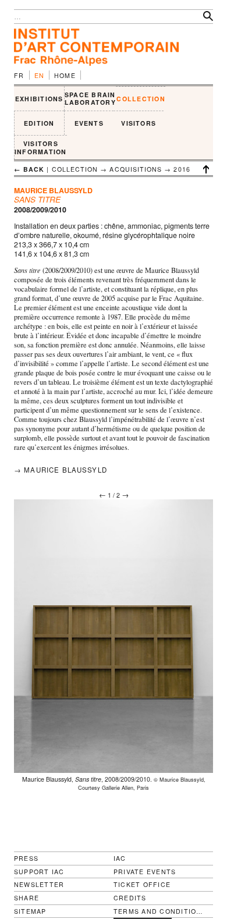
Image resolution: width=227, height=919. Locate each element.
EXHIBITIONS (39, 98)
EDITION (39, 123)
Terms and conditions (159, 911)
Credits (130, 898)
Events (89, 123)
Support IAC (39, 871)
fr (19, 75)
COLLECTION (140, 98)
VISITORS (138, 123)
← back (29, 169)
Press (26, 858)
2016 (181, 169)
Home (65, 75)
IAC (120, 858)
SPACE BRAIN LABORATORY (90, 98)
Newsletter (39, 884)
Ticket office (142, 884)
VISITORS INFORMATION (41, 147)
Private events (145, 871)
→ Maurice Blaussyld (60, 469)
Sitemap (30, 911)
